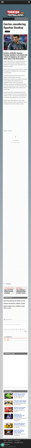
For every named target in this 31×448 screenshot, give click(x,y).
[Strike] (11, 329)
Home (5, 440)
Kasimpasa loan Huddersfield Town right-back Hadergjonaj (19, 415)
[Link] (20, 329)
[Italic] (7, 329)
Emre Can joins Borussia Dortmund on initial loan (19, 424)
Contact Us (17, 440)
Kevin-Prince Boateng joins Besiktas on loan (14, 301)
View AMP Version (18, 442)
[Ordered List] (13, 329)
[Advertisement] (17, 7)
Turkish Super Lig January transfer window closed (20, 394)
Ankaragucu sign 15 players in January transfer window (20, 401)
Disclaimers (7, 444)
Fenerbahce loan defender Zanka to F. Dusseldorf (20, 408)
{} (22, 329)
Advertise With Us (8, 442)
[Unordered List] (15, 329)
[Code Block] (18, 329)
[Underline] (9, 329)
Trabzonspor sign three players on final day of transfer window (19, 431)
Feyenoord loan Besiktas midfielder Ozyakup (14, 303)
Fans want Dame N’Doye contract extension (8, 291)
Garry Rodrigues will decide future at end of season (21, 291)
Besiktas (8, 283)
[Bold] (5, 329)
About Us (10, 440)
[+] (24, 329)
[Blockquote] (16, 329)
